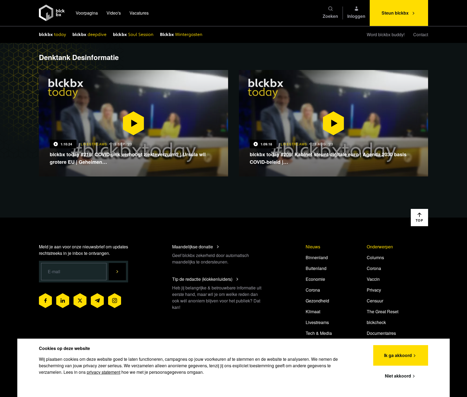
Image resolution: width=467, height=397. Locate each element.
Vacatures (139, 13)
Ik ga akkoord (398, 355)
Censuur (375, 301)
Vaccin (373, 279)
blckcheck (376, 322)
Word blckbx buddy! (386, 34)
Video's (113, 13)
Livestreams (317, 322)
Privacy (374, 290)
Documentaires (381, 333)
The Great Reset (382, 311)
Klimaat (313, 311)
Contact (420, 34)
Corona (313, 290)
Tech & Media (319, 333)
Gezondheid (317, 301)
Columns (375, 257)
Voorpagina (87, 13)
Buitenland (316, 268)
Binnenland (317, 257)
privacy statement (103, 372)
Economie (315, 279)
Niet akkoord (398, 376)
